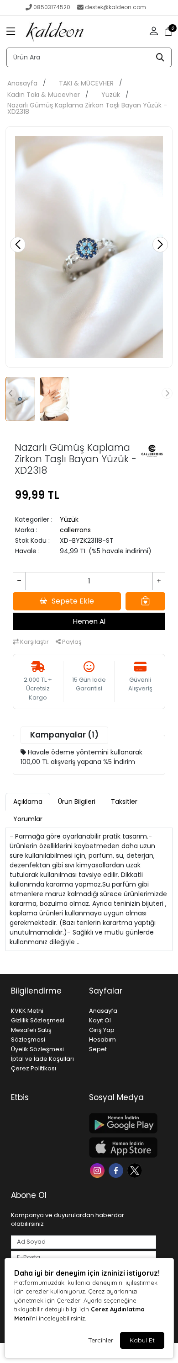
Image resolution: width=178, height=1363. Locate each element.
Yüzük (110, 94)
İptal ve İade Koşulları (42, 1058)
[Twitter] (135, 1170)
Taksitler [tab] (124, 801)
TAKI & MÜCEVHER (86, 83)
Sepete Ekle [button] (73, 601)
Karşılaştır (34, 641)
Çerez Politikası (33, 1068)
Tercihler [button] (100, 1340)
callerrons (75, 530)
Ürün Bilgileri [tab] (76, 801)
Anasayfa (22, 83)
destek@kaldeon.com (115, 7)
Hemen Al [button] (89, 621)
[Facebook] (117, 1170)
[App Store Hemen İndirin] (122, 1147)
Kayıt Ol (100, 1020)
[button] (11, 31)
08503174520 (51, 7)
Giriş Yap (102, 1030)
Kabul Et (142, 1340)
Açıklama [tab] (27, 801)
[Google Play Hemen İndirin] (122, 1123)
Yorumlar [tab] (27, 818)
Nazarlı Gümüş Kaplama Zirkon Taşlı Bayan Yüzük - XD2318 (87, 108)
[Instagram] (98, 1170)
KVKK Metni (27, 1010)
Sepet (98, 1049)
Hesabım (102, 1039)
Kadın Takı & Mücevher (43, 94)
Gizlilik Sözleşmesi (37, 1020)
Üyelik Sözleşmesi (37, 1049)
